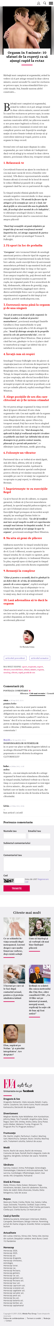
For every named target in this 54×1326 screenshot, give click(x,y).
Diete (5, 1185)
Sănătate (8, 1164)
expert (40, 666)
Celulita (37, 1138)
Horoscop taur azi (11, 1283)
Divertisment (10, 1113)
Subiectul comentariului (16, 843)
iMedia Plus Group (29, 1313)
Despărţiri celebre (22, 1238)
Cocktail (30, 1204)
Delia (34, 1121)
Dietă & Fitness (11, 1181)
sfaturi (26, 669)
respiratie (32, 666)
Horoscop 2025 (10, 1253)
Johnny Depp (9, 1119)
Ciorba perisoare (42, 1207)
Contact (9, 1320)
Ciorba (21, 1202)
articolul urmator (40, 658)
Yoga (40, 1185)
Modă (6, 1147)
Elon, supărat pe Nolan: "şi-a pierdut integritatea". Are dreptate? (14, 1050)
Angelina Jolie (35, 1119)
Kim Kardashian (41, 1116)
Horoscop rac (9, 1268)
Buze (30, 1138)
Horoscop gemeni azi (13, 1278)
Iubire (6, 1104)
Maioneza (24, 1207)
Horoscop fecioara (11, 1270)
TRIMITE (17, 888)
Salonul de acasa (34, 1141)
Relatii (38, 1102)
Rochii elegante (34, 1153)
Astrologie (8, 1263)
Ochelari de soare (29, 1155)
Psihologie (29, 1168)
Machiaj (42, 1136)
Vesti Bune (37, 1238)
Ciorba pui (8, 1209)
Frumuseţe (9, 1132)
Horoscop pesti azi (11, 1295)
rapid (20, 672)
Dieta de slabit (10, 1190)
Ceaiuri (14, 1168)
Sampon (23, 1138)
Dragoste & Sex (11, 1098)
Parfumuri (25, 1136)
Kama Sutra (28, 1104)
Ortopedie (18, 1175)
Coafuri (34, 1136)
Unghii (17, 1136)
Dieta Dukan (22, 1185)
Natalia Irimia (28, 646)
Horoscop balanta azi (13, 1300)
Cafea (44, 1202)
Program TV (36, 1124)
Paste (14, 1202)
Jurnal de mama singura (14, 1224)
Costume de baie (11, 1153)
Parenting (43, 1221)
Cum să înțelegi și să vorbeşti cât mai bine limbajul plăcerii (39, 943)
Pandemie (11, 1241)
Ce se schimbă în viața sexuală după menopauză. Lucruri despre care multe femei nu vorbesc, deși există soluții (14, 946)
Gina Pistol (43, 1121)
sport (24, 666)
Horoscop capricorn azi (14, 1285)
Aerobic (17, 1187)
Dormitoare (18, 1221)
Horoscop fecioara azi (13, 1280)
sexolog (6, 672)
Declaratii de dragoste (24, 1107)
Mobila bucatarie (11, 1219)
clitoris (14, 672)
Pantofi (23, 1153)
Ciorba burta (20, 1209)
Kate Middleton (26, 1116)
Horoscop (8, 1247)
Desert (16, 1207)
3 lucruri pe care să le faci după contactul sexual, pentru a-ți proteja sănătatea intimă (13, 992)
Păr (5, 1136)
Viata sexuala (28, 1102)
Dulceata (13, 1204)
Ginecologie (40, 1168)
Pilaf (31, 1207)
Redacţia (47, 1318)
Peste (27, 1202)
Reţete (7, 1198)
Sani (5, 1138)
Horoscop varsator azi (13, 1293)
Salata (38, 1202)
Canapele (7, 1221)
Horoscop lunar (10, 1265)
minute (33, 669)
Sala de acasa (20, 1192)
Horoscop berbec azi (12, 1303)
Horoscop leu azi (11, 1298)
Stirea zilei (26, 1236)
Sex (21, 1104)
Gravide (30, 1224)
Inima (21, 1168)
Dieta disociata (24, 1190)
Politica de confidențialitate (13, 1318)
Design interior (31, 1221)
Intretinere (8, 1187)
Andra (28, 1121)
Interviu (17, 1236)
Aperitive (7, 1207)
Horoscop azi (9, 1255)
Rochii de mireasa (33, 1150)
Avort (37, 1173)
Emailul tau (34, 831)
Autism (6, 1226)
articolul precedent (15, 658)
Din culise (8, 1236)
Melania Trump (23, 1124)
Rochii (10, 1136)
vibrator (6, 669)
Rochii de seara (17, 1150)
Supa (5, 1204)
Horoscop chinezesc (12, 1260)
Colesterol (21, 1170)
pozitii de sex (29, 672)
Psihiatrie (28, 1175)
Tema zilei (36, 1236)
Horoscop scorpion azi (13, 1288)
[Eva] (8, 3)
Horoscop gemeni (11, 1273)
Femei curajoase (42, 1224)
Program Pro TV (10, 1126)
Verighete (16, 1155)
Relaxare (33, 1185)
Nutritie (43, 1187)
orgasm (40, 669)
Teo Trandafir (22, 1119)
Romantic (17, 1102)
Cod (5, 875)
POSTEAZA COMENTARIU (15, 690)
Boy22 (6, 739)
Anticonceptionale (34, 1170)
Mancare (7, 1202)
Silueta (35, 1190)
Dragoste (7, 1102)
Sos (32, 1202)
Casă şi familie (11, 1215)
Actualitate (9, 1232)
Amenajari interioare (29, 1219)
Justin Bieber (9, 1124)
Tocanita (22, 1204)
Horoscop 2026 (10, 1250)
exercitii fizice (17, 669)
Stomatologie (9, 1170)
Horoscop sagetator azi (14, 1290)
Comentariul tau (12, 855)
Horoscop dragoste (12, 1258)
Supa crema (40, 1204)
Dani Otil (14, 1121)
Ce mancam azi (34, 1209)
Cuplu (44, 1102)
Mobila (43, 1219)
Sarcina (6, 1168)
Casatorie (14, 1104)
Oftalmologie (28, 1173)
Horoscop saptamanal (13, 1305)
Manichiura (13, 1138)
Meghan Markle (10, 1116)
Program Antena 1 (27, 1126)
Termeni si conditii (34, 1318)
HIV (11, 1175)
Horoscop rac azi (11, 1275)
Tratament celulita (16, 1141)
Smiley (22, 1121)
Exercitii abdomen (30, 1187)
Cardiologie (16, 1173)
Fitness (12, 1185)
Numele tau (10, 831)
